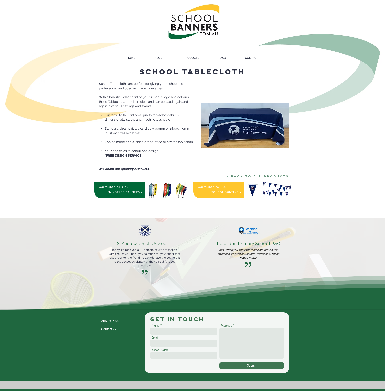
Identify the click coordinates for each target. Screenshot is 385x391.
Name (155, 325)
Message (226, 325)
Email (155, 337)
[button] (245, 125)
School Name (160, 349)
